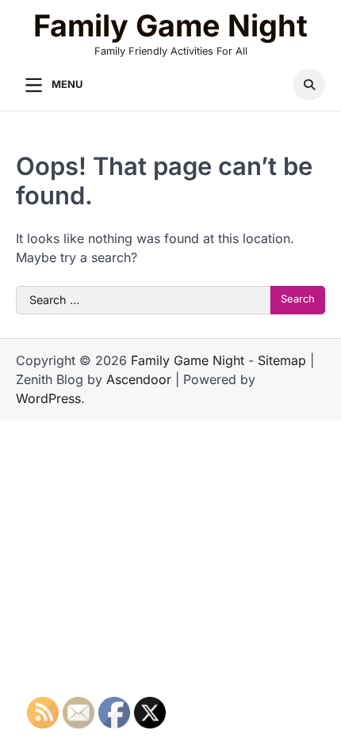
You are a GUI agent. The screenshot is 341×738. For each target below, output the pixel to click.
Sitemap (282, 360)
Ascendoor (138, 379)
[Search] (309, 85)
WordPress (48, 398)
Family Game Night (170, 26)
